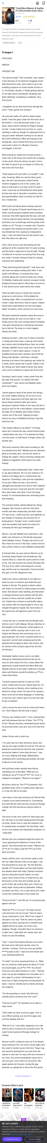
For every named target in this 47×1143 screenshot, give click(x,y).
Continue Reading (23, 1076)
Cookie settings (35, 1139)
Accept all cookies (12, 1139)
